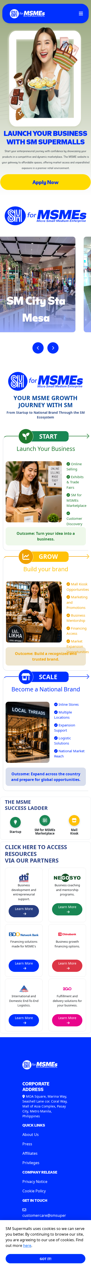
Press (27, 1144)
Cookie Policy (34, 1191)
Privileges (30, 1162)
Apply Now (45, 182)
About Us (30, 1134)
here (27, 1245)
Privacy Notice (34, 1181)
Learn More (24, 908)
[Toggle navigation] (81, 13)
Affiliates (30, 1153)
